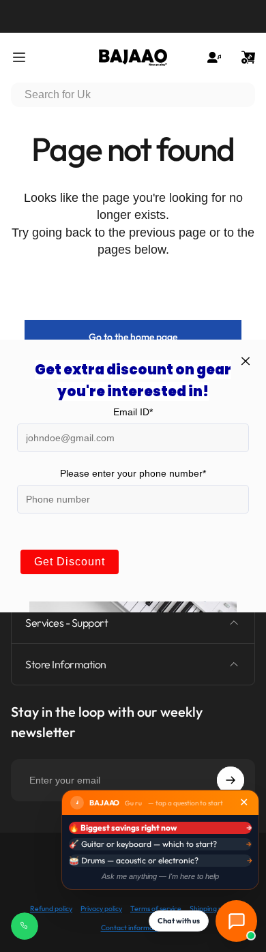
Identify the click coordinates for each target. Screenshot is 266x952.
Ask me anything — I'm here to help (160, 876)
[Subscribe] (230, 780)
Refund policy (51, 908)
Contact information (133, 927)
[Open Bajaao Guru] (236, 921)
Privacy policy (101, 908)
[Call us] (24, 926)
